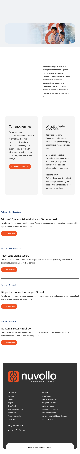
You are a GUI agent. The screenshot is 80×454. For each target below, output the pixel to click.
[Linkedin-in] (8, 430)
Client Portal (12, 406)
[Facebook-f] (16, 430)
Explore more (10, 233)
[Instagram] (20, 430)
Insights (10, 403)
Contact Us (11, 419)
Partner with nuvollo (14, 416)
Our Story (11, 396)
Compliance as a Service (50, 409)
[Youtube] (23, 430)
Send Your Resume (21, 166)
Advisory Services (47, 419)
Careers (10, 399)
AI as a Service (46, 396)
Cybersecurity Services (49, 399)
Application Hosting (48, 406)
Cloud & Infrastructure (49, 413)
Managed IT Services (49, 403)
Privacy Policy (12, 413)
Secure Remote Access (15, 409)
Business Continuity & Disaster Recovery (54, 416)
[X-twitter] (12, 430)
